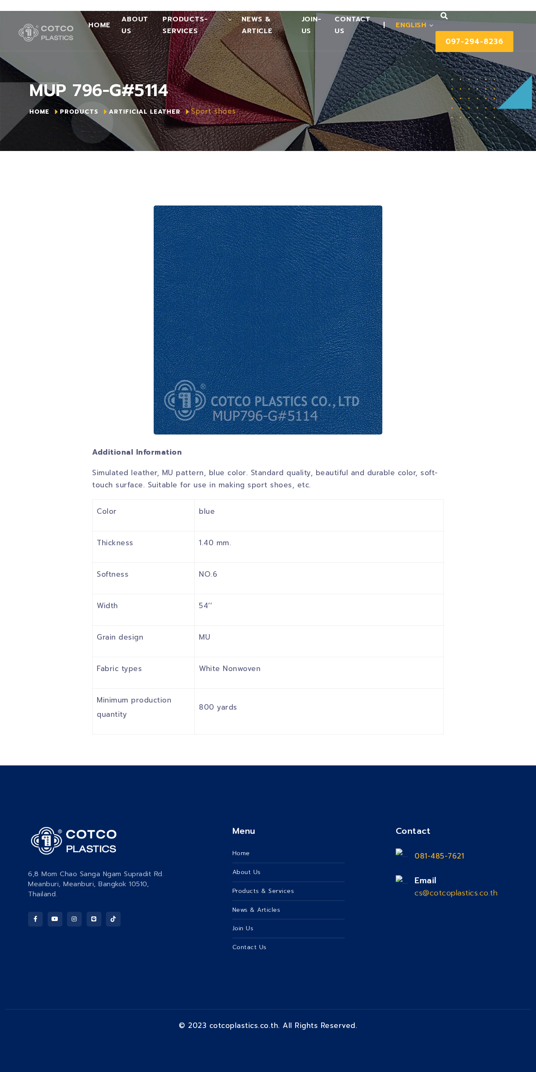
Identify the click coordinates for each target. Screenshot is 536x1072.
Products (79, 111)
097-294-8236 (474, 41)
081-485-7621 (439, 856)
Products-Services (185, 25)
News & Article (257, 25)
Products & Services (263, 891)
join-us (312, 25)
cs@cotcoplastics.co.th (456, 892)
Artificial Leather (144, 111)
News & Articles (256, 909)
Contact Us (353, 25)
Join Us (243, 928)
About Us (134, 25)
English (411, 25)
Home (99, 25)
